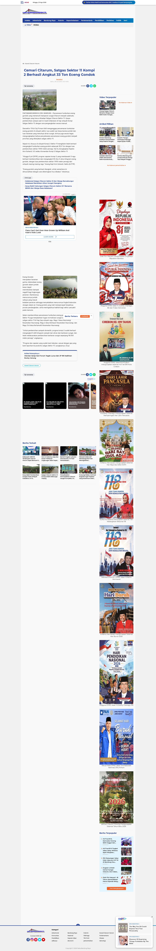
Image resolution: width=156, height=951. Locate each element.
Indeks (27, 20)
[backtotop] (78, 926)
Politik (118, 20)
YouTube (45, 942)
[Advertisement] (78, 44)
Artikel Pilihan (106, 124)
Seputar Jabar (72, 938)
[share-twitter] (91, 85)
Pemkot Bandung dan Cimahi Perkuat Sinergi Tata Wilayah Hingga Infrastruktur (124, 157)
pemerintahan (88, 941)
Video (29, 25)
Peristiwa (110, 20)
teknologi (102, 941)
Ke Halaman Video (125, 102)
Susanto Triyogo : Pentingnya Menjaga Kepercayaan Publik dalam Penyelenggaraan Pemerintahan (125, 139)
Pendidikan (99, 20)
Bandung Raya (50, 20)
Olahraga (86, 935)
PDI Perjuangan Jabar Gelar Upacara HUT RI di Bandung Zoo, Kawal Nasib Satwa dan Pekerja (110, 860)
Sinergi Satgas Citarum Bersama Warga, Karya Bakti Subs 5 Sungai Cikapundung (106, 113)
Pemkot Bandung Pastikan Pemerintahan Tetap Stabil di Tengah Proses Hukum (107, 139)
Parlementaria (86, 20)
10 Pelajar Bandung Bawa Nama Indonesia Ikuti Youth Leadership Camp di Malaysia (109, 2)
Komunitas (55, 935)
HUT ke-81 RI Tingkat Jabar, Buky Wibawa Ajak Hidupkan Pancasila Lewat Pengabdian (110, 850)
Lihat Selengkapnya (116, 888)
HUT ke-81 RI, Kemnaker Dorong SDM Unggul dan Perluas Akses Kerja (110, 841)
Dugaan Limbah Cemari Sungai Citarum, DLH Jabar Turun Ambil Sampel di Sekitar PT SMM (110, 870)
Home (27, 2)
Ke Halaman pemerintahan (116, 165)
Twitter (40, 942)
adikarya (54, 941)
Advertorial (37, 20)
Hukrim (61, 20)
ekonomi (70, 941)
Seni (125, 20)
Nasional (70, 935)
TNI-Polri (86, 938)
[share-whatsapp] (94, 85)
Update (85, 316)
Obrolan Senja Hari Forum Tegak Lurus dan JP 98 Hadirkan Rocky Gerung (48, 357)
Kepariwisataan (72, 20)
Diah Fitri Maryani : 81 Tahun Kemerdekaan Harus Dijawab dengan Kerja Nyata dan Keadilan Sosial (111, 879)
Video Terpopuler (107, 97)
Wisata (101, 938)
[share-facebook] (87, 85)
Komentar (29, 86)
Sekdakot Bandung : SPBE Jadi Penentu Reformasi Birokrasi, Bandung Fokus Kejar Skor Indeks (106, 157)
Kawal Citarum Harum (31, 365)
